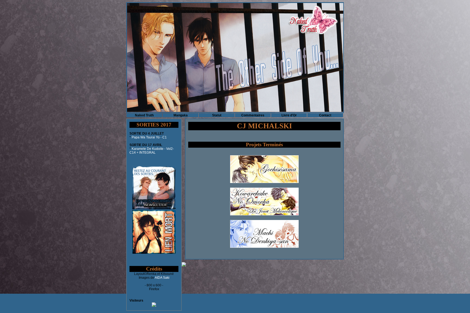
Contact (325, 115)
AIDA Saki (162, 278)
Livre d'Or (289, 115)
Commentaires (252, 115)
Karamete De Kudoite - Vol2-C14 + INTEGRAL (151, 150)
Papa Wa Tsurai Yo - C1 (149, 137)
